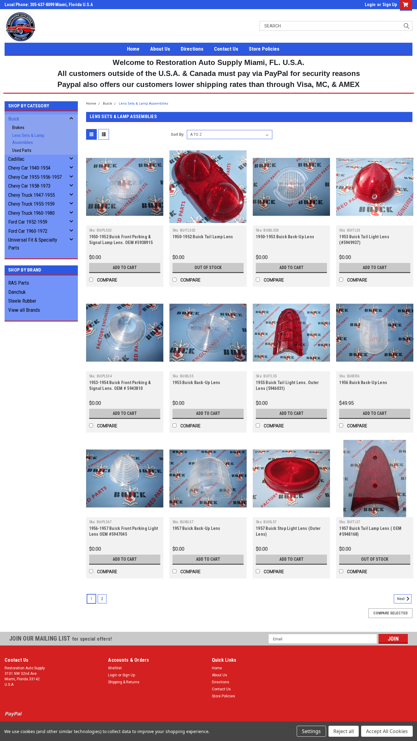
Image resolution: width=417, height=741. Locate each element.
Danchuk (17, 292)
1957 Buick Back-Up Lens (196, 528)
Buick (13, 119)
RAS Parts (18, 283)
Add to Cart (125, 267)
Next (401, 599)
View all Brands (24, 310)
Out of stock (208, 267)
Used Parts (21, 150)
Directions (192, 49)
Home (133, 49)
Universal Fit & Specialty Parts (32, 244)
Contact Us (226, 49)
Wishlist (115, 668)
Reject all (343, 731)
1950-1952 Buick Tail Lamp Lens (202, 236)
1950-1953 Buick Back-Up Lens (285, 236)
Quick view (124, 220)
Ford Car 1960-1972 (27, 231)
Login (370, 4)
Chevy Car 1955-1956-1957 (35, 177)
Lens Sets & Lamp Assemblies (28, 139)
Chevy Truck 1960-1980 (31, 213)
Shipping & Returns (124, 682)
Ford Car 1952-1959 (27, 222)
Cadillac (16, 159)
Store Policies (264, 49)
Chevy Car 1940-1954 (29, 168)
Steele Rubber (22, 301)
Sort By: (177, 134)
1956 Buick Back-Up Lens (363, 382)
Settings (311, 731)
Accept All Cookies (387, 731)
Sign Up (390, 4)
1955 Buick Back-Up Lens (196, 382)
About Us (160, 49)
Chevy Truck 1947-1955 (31, 195)
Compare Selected (390, 613)
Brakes (18, 127)
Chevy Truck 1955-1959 (31, 204)
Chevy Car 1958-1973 (29, 186)
